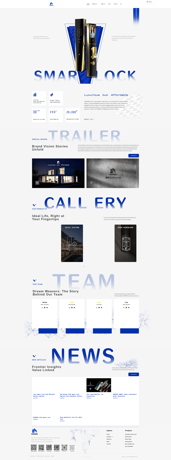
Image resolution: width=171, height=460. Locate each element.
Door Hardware (129, 446)
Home (108, 434)
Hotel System (128, 441)
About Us (109, 439)
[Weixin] (74, 307)
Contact (109, 444)
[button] (34, 243)
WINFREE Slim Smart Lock (41, 417)
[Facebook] (72, 307)
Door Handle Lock (129, 444)
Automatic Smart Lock (130, 434)
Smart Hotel (128, 439)
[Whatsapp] (69, 307)
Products (109, 436)
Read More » (35, 398)
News (108, 441)
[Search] (121, 4)
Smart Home (128, 436)
